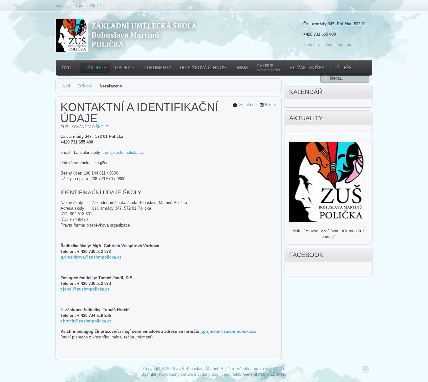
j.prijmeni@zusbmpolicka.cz (228, 331)
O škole (85, 86)
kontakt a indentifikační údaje (330, 44)
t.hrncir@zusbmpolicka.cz (86, 321)
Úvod (65, 86)
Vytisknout (247, 104)
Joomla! (149, 374)
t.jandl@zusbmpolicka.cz (85, 289)
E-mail (270, 104)
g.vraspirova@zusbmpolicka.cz (91, 257)
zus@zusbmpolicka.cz (123, 152)
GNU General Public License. (259, 374)
